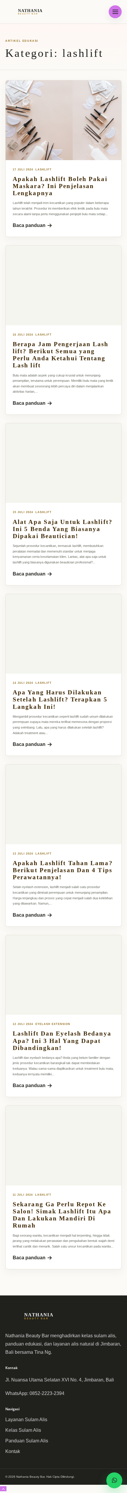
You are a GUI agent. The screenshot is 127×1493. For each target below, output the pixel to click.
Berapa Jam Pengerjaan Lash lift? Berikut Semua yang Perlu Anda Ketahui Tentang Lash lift (61, 355)
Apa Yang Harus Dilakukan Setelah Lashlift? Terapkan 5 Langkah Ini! (60, 699)
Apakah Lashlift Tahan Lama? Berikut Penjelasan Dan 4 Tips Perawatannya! (63, 870)
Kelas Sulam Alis (23, 1430)
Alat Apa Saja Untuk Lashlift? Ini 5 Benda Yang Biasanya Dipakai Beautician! (63, 529)
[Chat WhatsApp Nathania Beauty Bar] (114, 1480)
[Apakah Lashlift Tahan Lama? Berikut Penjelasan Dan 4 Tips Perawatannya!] (63, 804)
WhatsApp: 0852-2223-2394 (34, 1393)
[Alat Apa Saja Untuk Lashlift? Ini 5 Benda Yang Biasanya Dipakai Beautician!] (63, 463)
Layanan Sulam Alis (26, 1419)
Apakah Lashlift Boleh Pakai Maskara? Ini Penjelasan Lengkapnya (60, 186)
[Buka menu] (115, 11)
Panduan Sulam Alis (26, 1440)
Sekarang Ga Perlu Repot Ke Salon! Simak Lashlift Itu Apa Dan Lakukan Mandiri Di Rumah (62, 1215)
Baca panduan (29, 225)
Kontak (12, 1451)
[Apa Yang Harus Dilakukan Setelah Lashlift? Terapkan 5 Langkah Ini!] (63, 633)
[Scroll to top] (3, 1488)
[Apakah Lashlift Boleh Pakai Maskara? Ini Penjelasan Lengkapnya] (63, 120)
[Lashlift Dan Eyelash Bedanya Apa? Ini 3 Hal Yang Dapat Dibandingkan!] (63, 975)
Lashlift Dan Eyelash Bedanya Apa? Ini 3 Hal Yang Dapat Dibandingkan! (62, 1040)
